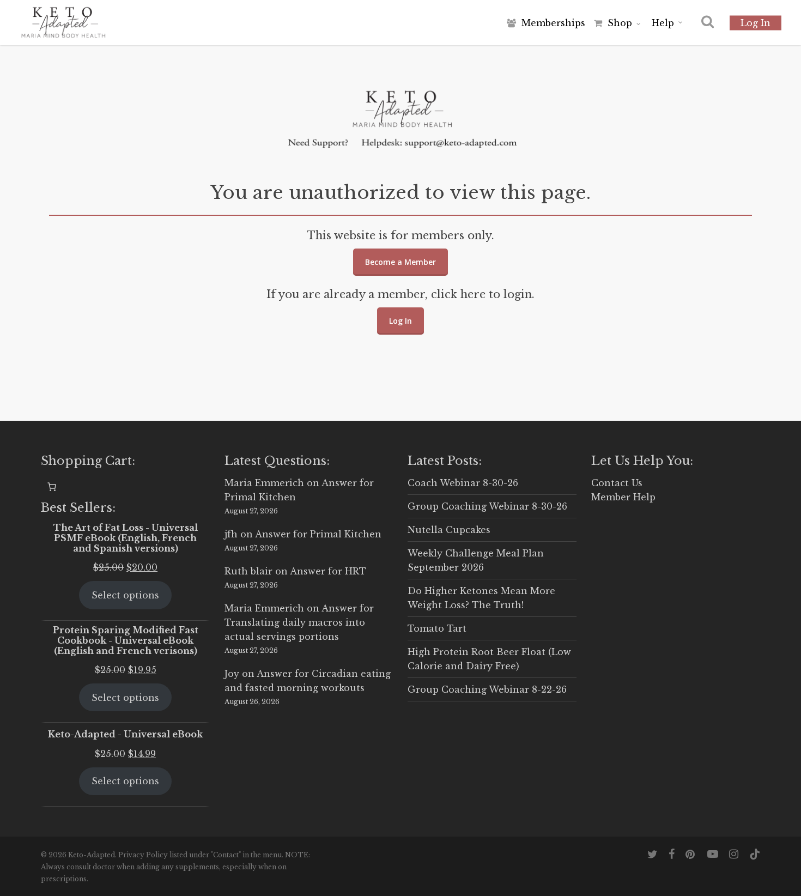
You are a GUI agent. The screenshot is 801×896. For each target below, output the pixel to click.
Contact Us (616, 482)
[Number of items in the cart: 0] (52, 487)
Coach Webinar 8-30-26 (463, 482)
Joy (231, 673)
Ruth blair (248, 571)
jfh (231, 534)
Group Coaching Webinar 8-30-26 (487, 506)
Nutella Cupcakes (449, 529)
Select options (125, 595)
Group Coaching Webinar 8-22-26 (487, 689)
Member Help (623, 497)
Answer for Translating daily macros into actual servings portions (299, 622)
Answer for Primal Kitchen (318, 534)
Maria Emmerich (264, 482)
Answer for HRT (328, 571)
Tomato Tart (437, 628)
